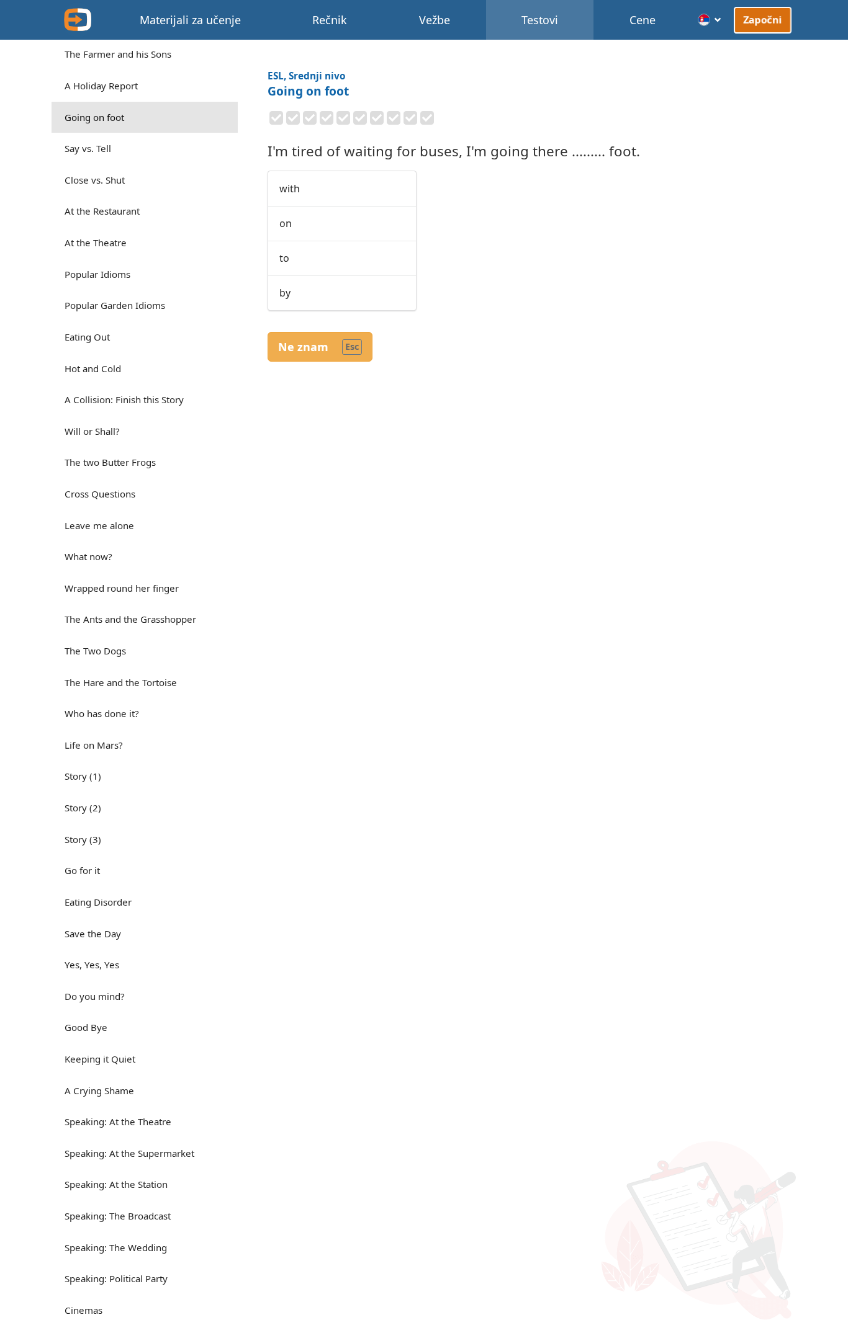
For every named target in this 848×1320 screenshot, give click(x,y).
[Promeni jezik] (710, 20)
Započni (763, 19)
